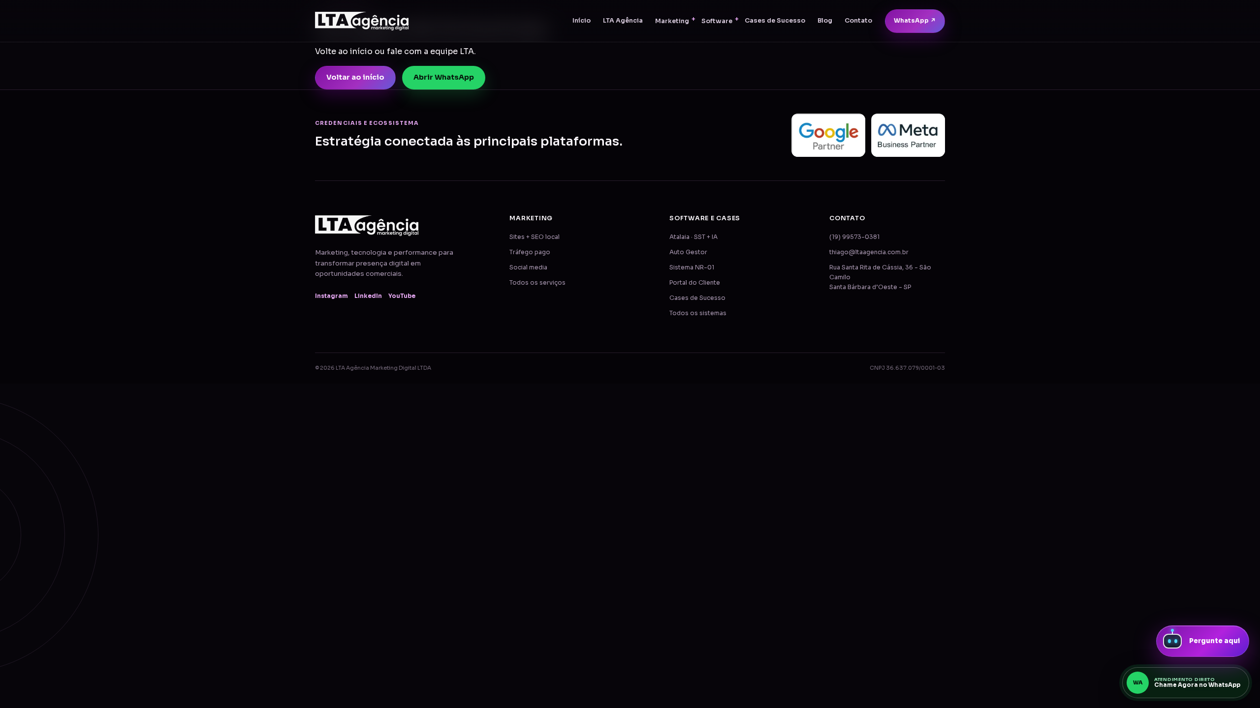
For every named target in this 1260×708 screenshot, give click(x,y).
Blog (825, 21)
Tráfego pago (529, 252)
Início (581, 21)
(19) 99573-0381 (854, 237)
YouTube (401, 296)
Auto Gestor (688, 252)
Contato (858, 21)
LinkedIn (368, 296)
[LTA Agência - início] (362, 21)
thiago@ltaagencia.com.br (869, 252)
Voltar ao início (355, 77)
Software (716, 21)
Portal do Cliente (694, 283)
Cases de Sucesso (775, 21)
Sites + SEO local (534, 237)
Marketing (672, 21)
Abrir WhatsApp (443, 77)
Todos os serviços (537, 283)
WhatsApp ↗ (915, 21)
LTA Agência (623, 21)
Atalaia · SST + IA (693, 237)
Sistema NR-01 (691, 267)
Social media (528, 267)
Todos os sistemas (697, 313)
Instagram (331, 296)
